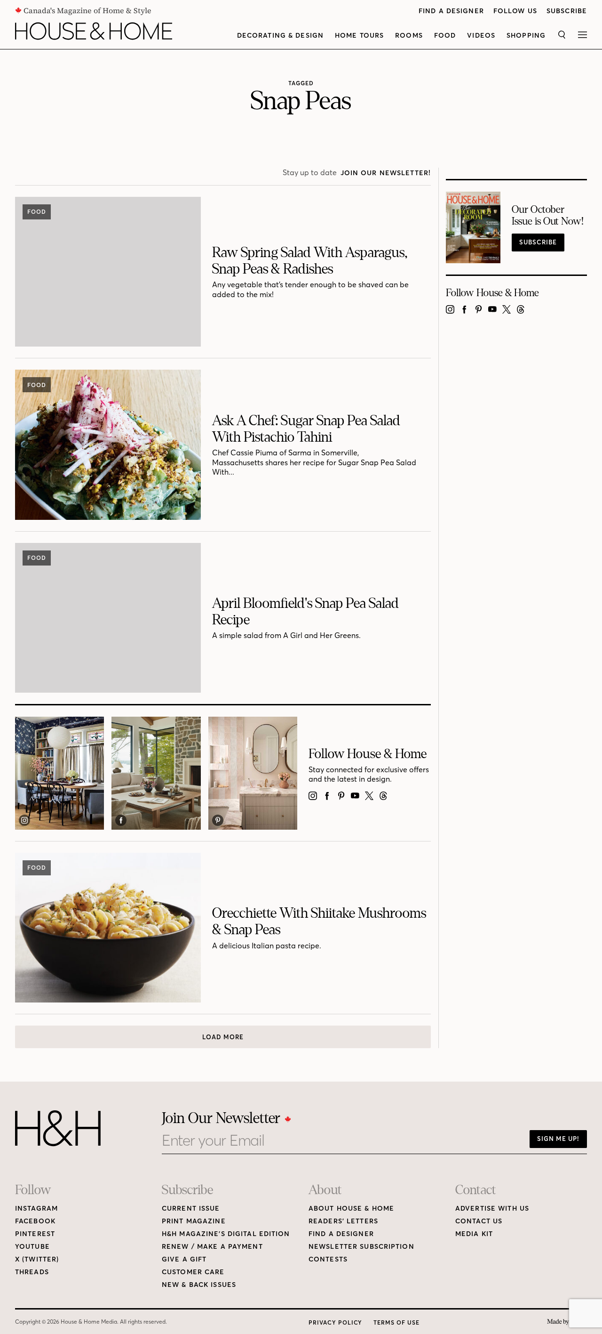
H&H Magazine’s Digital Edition (226, 1234)
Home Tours (359, 36)
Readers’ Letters (343, 1221)
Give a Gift (184, 1259)
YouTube (32, 1247)
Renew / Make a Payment (212, 1247)
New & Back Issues (199, 1285)
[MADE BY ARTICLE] (567, 1322)
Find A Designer (451, 11)
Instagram (36, 1209)
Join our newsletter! (386, 173)
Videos (481, 36)
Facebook (35, 1221)
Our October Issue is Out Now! (548, 215)
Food (445, 36)
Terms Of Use (396, 1322)
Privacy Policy (335, 1322)
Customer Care (193, 1272)
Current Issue (191, 1209)
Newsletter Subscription (361, 1247)
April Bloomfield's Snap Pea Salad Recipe (305, 611)
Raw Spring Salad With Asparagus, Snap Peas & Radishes (310, 260)
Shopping (526, 36)
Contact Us (478, 1221)
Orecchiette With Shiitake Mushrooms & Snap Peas (319, 921)
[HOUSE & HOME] (93, 31)
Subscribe (567, 11)
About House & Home (351, 1209)
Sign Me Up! (558, 1138)
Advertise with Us (492, 1209)
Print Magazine (194, 1221)
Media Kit (474, 1234)
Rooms (409, 36)
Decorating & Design (280, 36)
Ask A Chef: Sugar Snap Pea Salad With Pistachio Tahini (306, 429)
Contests (328, 1259)
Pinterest (35, 1234)
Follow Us (515, 11)
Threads (32, 1272)
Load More (223, 1037)
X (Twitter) (37, 1259)
